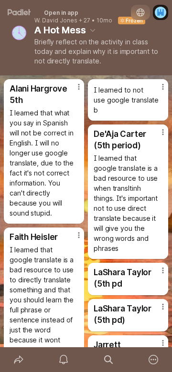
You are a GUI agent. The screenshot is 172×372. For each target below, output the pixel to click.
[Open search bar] (108, 359)
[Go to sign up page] (160, 12)
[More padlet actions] (153, 359)
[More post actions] (72, 91)
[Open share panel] (18, 359)
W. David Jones (55, 20)
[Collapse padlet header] (93, 30)
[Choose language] (140, 12)
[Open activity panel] (63, 359)
